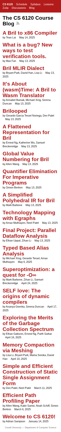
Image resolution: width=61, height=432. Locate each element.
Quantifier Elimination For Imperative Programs (30, 177)
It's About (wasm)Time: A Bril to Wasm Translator (29, 89)
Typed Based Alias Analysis (26, 250)
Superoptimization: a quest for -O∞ (29, 272)
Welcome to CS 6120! (29, 416)
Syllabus (35, 4)
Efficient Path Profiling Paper (21, 398)
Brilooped (15, 111)
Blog (31, 8)
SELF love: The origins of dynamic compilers (26, 296)
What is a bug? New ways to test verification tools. (27, 50)
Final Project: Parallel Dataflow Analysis (29, 233)
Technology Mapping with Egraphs (29, 215)
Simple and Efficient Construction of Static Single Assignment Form (30, 374)
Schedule (21, 4)
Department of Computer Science (40, 427)
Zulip (5, 8)
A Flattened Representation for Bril (26, 132)
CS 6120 (8, 4)
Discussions (19, 8)
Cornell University (13, 427)
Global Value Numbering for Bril (26, 156)
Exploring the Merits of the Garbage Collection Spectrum (28, 323)
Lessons (49, 4)
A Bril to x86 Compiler (30, 33)
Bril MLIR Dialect (23, 68)
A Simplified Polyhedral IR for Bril (29, 197)
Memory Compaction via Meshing (28, 347)
